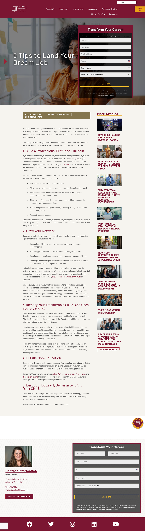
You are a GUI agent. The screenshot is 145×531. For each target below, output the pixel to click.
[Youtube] (115, 524)
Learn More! (105, 84)
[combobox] (105, 68)
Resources (113, 14)
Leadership (92, 9)
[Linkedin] (94, 524)
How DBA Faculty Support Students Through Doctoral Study (109, 165)
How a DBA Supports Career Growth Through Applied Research (109, 256)
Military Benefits (98, 14)
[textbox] (103, 68)
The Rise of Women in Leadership (109, 311)
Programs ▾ (63, 9)
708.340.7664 (11, 487)
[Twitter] (51, 524)
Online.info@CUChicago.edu (17, 490)
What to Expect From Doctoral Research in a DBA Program (109, 227)
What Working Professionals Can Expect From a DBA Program (109, 285)
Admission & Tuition (110, 9)
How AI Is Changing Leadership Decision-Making (109, 137)
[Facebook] (29, 524)
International (78, 9)
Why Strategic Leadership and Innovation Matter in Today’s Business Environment (109, 196)
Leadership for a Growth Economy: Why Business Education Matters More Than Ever (109, 339)
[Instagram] (72, 524)
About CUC (50, 9)
